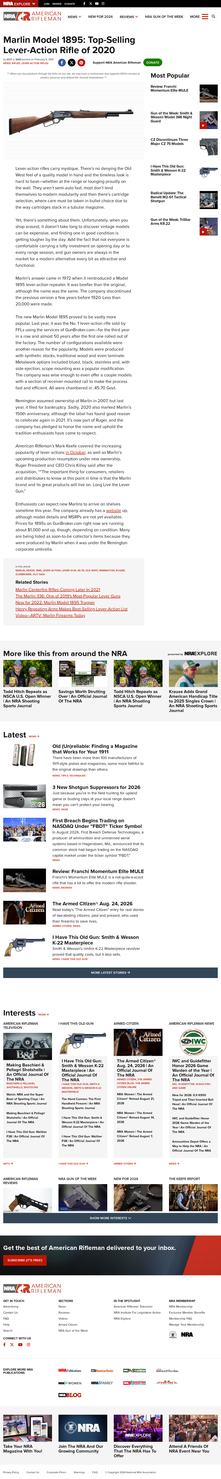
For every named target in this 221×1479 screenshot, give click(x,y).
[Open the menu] (205, 16)
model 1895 (33, 570)
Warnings (79, 1472)
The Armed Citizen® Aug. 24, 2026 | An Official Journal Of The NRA (136, 1068)
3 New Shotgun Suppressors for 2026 (96, 787)
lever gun (69, 570)
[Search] (213, 16)
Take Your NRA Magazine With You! (22, 1448)
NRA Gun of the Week (164, 16)
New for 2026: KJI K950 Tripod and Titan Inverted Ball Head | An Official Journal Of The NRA (192, 1102)
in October (75, 452)
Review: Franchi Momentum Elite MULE (98, 871)
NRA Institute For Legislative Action (137, 1312)
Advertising (10, 1306)
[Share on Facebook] (62, 60)
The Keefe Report (184, 1178)
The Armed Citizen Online (133, 1085)
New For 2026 (100, 16)
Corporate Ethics (56, 1472)
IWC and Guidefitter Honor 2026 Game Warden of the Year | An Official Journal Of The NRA (193, 1070)
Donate (70, 4)
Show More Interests (134, 1218)
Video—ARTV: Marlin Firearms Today (50, 615)
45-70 (80, 570)
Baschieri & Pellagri (20, 1083)
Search (8, 1330)
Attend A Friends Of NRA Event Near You (189, 1448)
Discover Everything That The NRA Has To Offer (135, 1451)
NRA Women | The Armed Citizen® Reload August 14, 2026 (136, 1117)
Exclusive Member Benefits (187, 1312)
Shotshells (14, 1087)
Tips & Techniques (73, 775)
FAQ (6, 1318)
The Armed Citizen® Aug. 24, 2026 (92, 903)
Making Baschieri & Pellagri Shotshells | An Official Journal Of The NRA (27, 1072)
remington (107, 570)
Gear (64, 809)
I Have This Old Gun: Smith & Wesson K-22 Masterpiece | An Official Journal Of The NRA (83, 1070)
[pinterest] (81, 60)
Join (46, 4)
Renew (57, 4)
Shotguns (31, 1087)
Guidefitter (186, 1084)
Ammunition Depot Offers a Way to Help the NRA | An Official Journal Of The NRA (191, 1146)
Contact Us (10, 1312)
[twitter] (71, 60)
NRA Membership (181, 1306)
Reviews (127, 16)
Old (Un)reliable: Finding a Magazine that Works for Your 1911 (94, 748)
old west (91, 570)
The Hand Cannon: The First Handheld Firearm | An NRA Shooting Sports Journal (81, 1103)
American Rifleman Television (20, 1025)
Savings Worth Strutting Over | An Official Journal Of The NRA (82, 696)
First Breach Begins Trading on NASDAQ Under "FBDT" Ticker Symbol (97, 823)
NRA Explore (122, 1318)
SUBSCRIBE (25, 1260)
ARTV (6, 1163)
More (32, 736)
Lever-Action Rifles (34, 63)
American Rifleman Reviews (20, 1180)
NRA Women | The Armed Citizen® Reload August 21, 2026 (136, 1098)
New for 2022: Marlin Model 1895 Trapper (55, 602)
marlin (20, 570)
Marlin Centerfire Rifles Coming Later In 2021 (58, 589)
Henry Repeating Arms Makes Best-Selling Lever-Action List (72, 609)
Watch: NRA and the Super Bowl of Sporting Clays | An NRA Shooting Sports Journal (26, 1099)
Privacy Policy (11, 1472)
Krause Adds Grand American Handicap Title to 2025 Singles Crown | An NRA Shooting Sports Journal (193, 700)
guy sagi (39, 574)
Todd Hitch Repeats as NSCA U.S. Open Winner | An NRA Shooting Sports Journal (27, 698)
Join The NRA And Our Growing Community (80, 1448)
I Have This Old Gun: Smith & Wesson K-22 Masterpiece (95, 939)
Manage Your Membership (186, 1324)
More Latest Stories (128, 972)
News (72, 16)
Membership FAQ (180, 1318)
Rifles (16, 63)
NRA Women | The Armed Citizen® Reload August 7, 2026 (135, 1136)
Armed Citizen (62, 926)
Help (6, 1324)
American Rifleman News (191, 1023)
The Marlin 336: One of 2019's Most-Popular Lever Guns (68, 596)
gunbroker (24, 574)
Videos (63, 1318)
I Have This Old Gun (74, 959)
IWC (174, 1084)
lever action (52, 570)
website (113, 510)
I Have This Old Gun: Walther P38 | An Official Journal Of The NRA (26, 1136)
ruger (120, 570)
